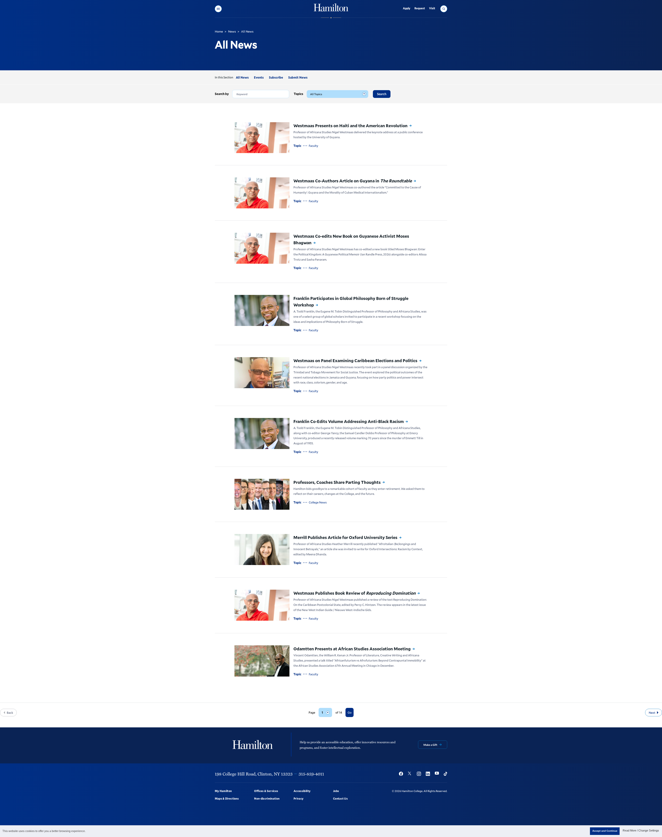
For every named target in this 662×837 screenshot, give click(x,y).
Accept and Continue (604, 830)
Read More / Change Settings (641, 830)
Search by (222, 94)
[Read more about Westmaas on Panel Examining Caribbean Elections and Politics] (261, 372)
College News (318, 502)
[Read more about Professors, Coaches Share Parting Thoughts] (261, 494)
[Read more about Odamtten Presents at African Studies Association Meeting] (261, 660)
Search (381, 94)
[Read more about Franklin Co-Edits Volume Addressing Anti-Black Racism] (261, 433)
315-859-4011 (311, 773)
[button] (218, 8)
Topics (298, 94)
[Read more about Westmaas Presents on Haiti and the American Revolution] (261, 137)
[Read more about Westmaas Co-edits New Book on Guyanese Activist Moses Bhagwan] (261, 248)
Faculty (313, 146)
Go (350, 712)
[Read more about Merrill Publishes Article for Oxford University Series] (261, 549)
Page (312, 712)
